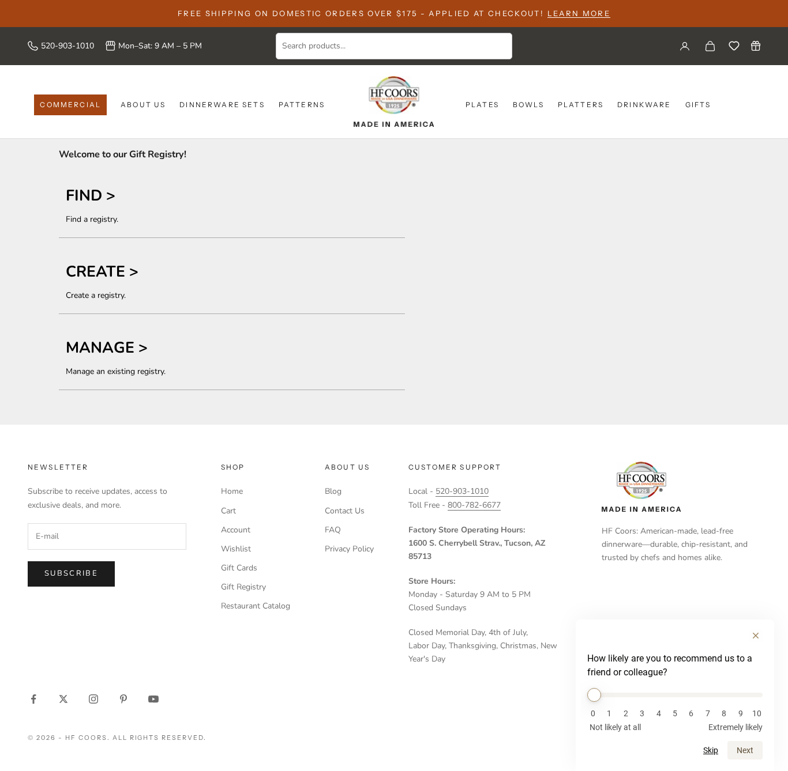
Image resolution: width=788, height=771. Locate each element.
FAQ (333, 529)
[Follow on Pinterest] (123, 699)
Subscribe (71, 573)
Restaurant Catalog (255, 605)
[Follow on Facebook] (33, 699)
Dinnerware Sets (221, 104)
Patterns (302, 104)
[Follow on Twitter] (63, 699)
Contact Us (345, 510)
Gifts (698, 104)
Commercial (70, 104)
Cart (228, 510)
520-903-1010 (67, 45)
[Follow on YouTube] (153, 699)
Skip (710, 750)
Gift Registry (243, 586)
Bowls (528, 104)
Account (235, 529)
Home (232, 491)
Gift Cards (239, 567)
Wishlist (236, 548)
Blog (333, 491)
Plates (482, 104)
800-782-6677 (474, 505)
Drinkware (644, 104)
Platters (580, 104)
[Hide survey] (756, 635)
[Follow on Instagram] (93, 699)
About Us (143, 104)
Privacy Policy (349, 548)
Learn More (578, 13)
